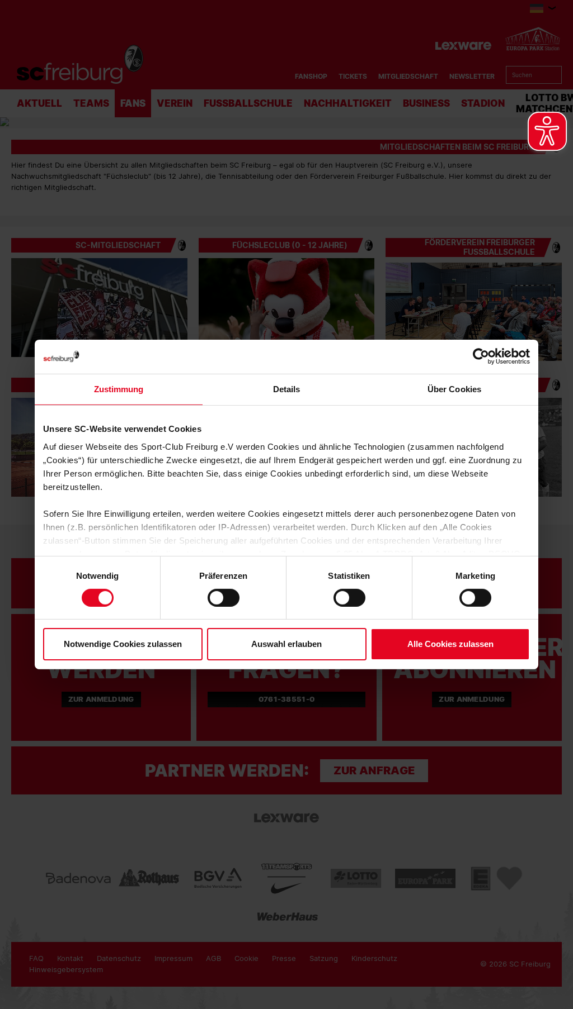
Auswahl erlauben (286, 644)
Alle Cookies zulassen (450, 644)
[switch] (223, 598)
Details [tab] (286, 389)
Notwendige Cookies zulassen (123, 644)
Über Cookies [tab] (454, 389)
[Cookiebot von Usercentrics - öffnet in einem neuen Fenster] (481, 356)
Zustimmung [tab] (119, 389)
